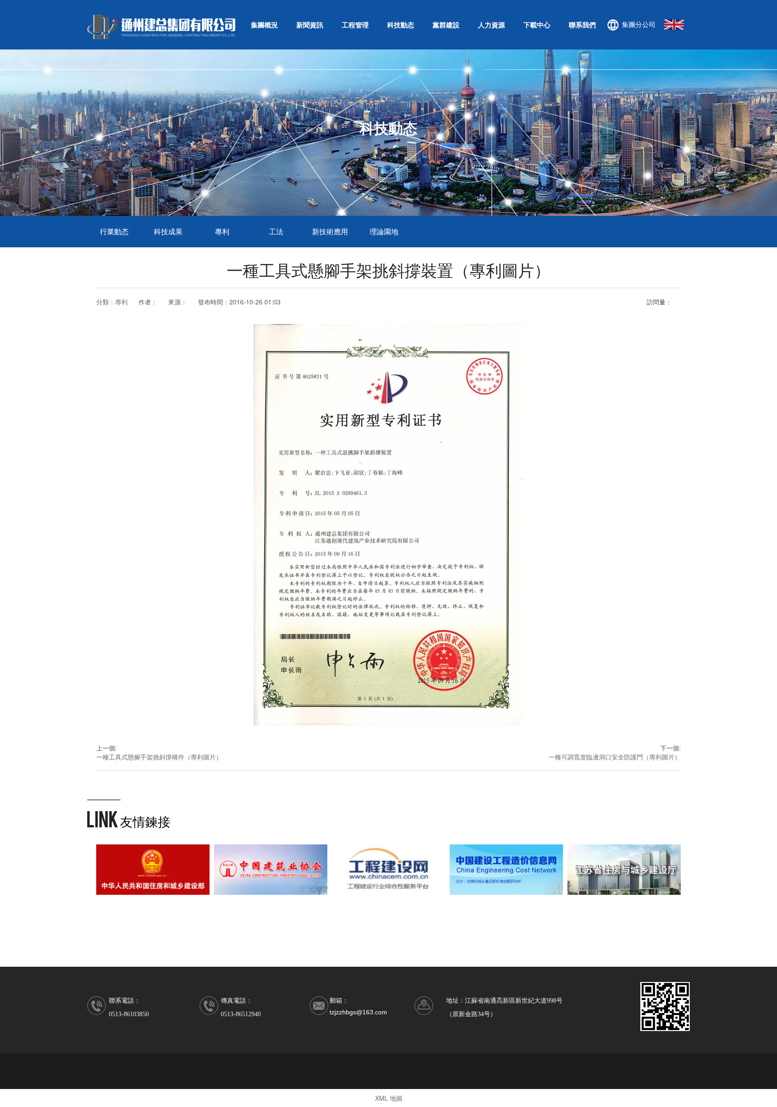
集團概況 (264, 25)
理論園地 (384, 231)
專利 (222, 231)
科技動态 (400, 25)
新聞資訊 (309, 25)
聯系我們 (582, 25)
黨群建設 (446, 25)
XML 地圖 (388, 1098)
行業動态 (114, 231)
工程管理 (355, 25)
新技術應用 (330, 231)
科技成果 (168, 231)
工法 (276, 231)
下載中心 (536, 25)
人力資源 (491, 25)
